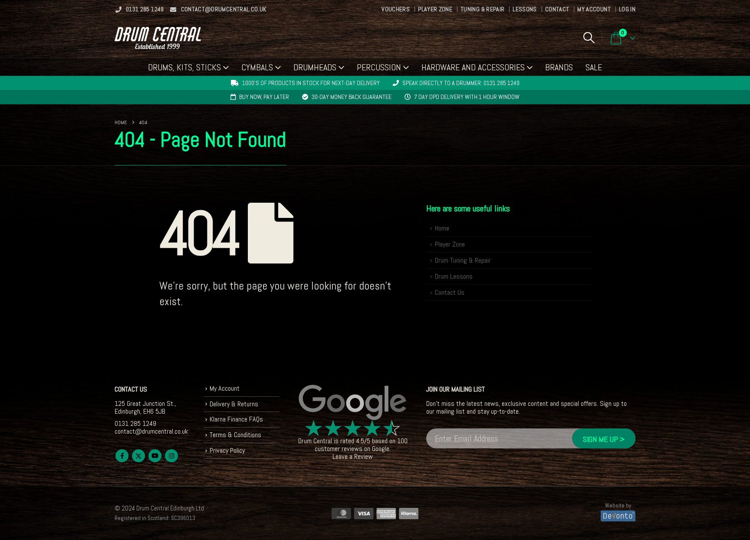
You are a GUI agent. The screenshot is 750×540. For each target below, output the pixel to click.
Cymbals (257, 67)
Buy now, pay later (264, 97)
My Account (594, 9)
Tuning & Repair (482, 9)
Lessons (524, 9)
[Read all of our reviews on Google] (353, 403)
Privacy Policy (227, 450)
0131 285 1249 (145, 9)
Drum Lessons (454, 276)
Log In (627, 9)
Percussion (379, 67)
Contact (557, 9)
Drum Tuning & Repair (463, 260)
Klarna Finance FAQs (236, 419)
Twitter (138, 455)
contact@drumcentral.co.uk (223, 9)
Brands (559, 67)
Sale (594, 67)
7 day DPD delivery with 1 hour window (467, 97)
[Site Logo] (158, 38)
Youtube (154, 455)
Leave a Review (352, 456)
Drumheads (314, 67)
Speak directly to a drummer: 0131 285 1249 (461, 83)
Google (380, 448)
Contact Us (449, 292)
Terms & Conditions (235, 434)
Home (442, 228)
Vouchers (396, 9)
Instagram (171, 455)
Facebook (121, 455)
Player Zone (435, 9)
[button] (588, 37)
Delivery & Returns (234, 403)
